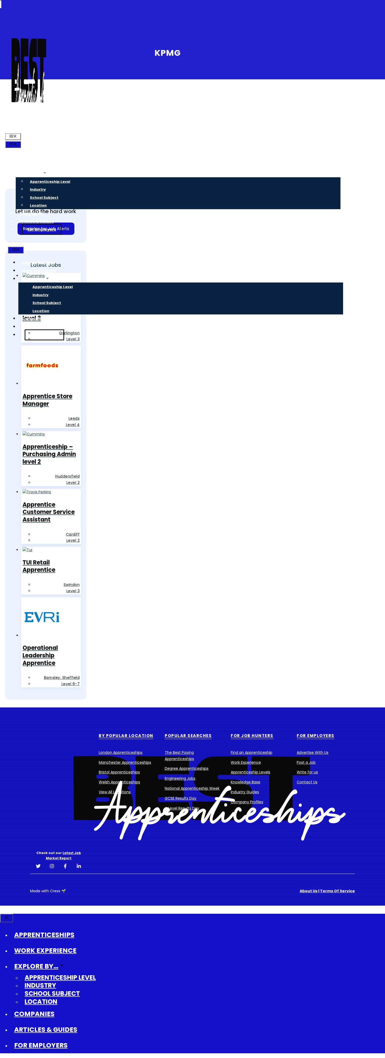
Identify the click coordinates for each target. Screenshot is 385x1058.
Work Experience (36, 165)
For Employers (42, 229)
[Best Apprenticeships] (28, 128)
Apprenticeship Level (50, 181)
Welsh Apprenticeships (119, 782)
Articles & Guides (36, 221)
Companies (30, 213)
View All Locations (115, 792)
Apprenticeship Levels (250, 772)
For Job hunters (252, 735)
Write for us (307, 772)
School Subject (44, 197)
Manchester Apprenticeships (125, 762)
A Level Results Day (182, 808)
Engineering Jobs (180, 778)
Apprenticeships (36, 157)
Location (38, 205)
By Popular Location (126, 735)
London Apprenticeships (120, 752)
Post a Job (306, 762)
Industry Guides (245, 792)
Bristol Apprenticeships (119, 772)
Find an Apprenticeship (251, 752)
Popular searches (188, 735)
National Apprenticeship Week (192, 788)
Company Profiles (247, 802)
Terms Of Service (337, 891)
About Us (308, 891)
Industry (38, 189)
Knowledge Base (245, 782)
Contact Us (307, 782)
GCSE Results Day (180, 798)
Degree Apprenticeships (186, 768)
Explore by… (31, 173)
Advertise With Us (312, 752)
